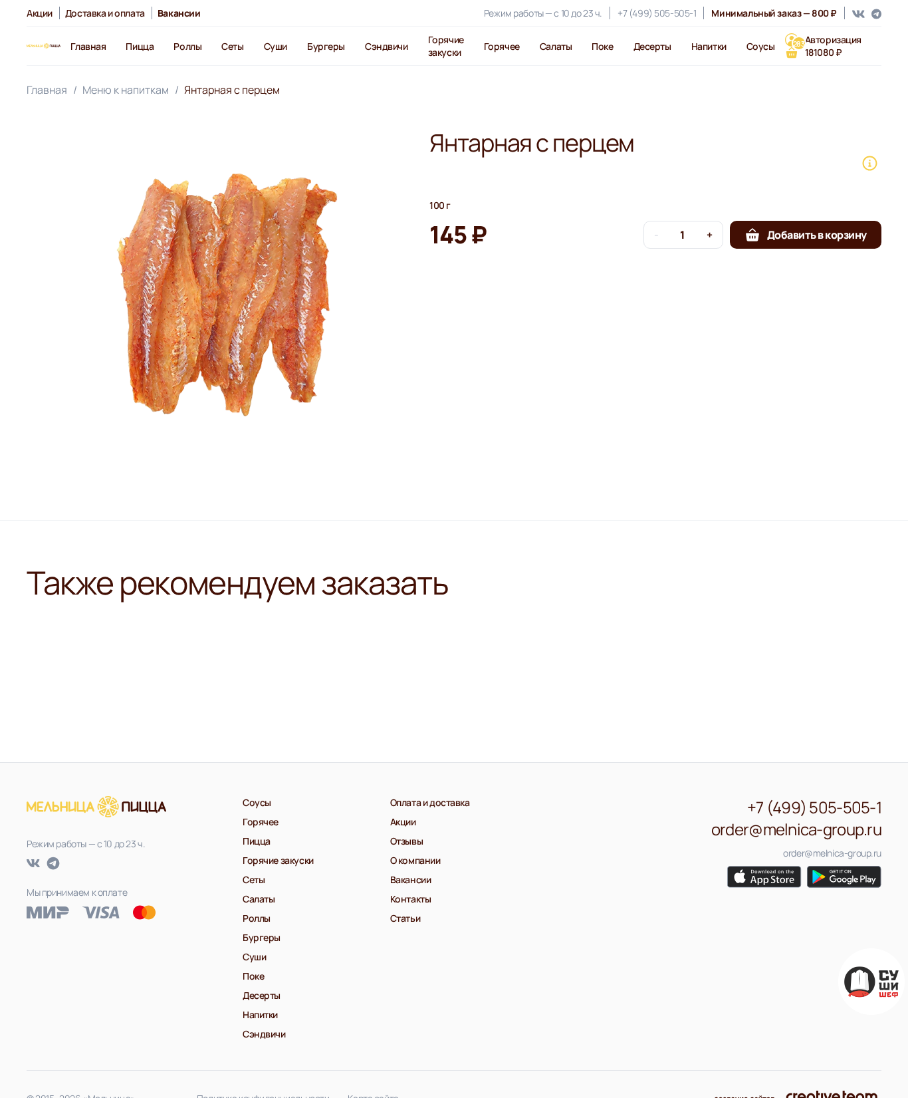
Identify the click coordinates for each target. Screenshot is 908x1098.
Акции (40, 13)
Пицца (140, 46)
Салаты (556, 46)
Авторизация (833, 39)
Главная (88, 46)
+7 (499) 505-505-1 (657, 13)
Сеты (232, 46)
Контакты (410, 898)
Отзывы (406, 841)
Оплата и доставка (430, 802)
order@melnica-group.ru (796, 829)
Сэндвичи (386, 46)
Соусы (760, 46)
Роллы (187, 46)
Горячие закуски (446, 46)
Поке (602, 46)
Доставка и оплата (105, 13)
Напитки (709, 46)
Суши (275, 46)
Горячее (502, 46)
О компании (415, 860)
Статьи (405, 918)
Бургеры (326, 46)
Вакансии (410, 879)
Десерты (652, 46)
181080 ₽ (817, 52)
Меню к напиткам (125, 89)
